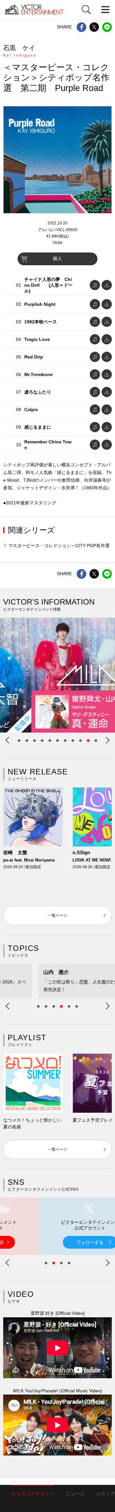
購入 (57, 258)
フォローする (57, 1242)
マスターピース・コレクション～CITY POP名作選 (59, 545)
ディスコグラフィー (32, 1493)
